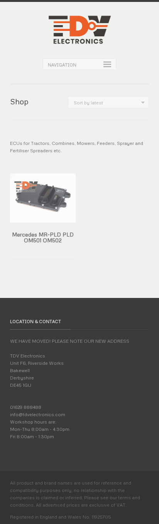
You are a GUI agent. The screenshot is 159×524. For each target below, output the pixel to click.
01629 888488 (25, 407)
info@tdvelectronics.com (37, 414)
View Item (48, 221)
